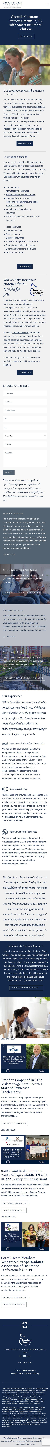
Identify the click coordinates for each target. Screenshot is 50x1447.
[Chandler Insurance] (12, 4)
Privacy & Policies (25, 1362)
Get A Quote (26, 36)
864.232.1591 (22, 480)
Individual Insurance (14, 1123)
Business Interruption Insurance (20, 194)
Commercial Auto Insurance (19, 198)
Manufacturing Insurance (17, 191)
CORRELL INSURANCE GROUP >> (26, 988)
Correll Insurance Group (24, 136)
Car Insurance (12, 187)
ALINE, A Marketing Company (27, 1373)
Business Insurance (13, 1210)
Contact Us (25, 372)
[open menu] (47, 4)
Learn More (25, 266)
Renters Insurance (14, 234)
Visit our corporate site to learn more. (32, 1442)
